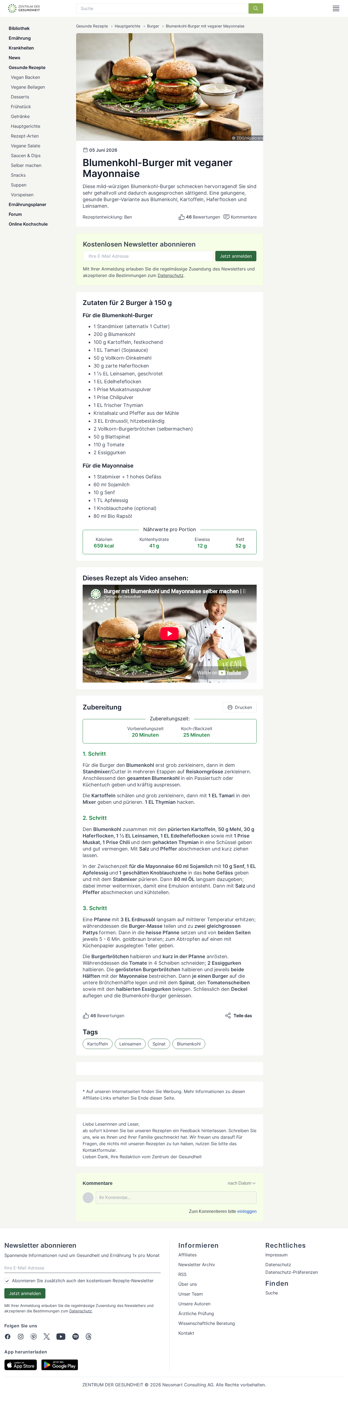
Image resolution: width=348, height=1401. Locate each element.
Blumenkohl (189, 1044)
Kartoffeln (97, 1044)
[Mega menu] (336, 8)
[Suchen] (255, 8)
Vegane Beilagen (28, 87)
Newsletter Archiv (196, 1264)
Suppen (18, 185)
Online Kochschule (28, 224)
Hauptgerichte (25, 126)
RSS (182, 1274)
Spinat (159, 1044)
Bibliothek (19, 28)
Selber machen (26, 165)
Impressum (276, 1254)
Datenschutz (171, 275)
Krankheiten (21, 48)
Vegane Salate (25, 145)
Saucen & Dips (26, 155)
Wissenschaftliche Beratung (206, 1323)
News (14, 57)
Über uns (187, 1284)
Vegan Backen (25, 77)
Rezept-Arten (25, 136)
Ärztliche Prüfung (196, 1313)
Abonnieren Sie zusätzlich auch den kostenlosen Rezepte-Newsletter (83, 1280)
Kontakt (186, 1333)
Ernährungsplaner (27, 204)
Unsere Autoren (194, 1303)
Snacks (18, 175)
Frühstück (21, 106)
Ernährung (20, 38)
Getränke (20, 116)
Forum (15, 214)
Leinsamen (130, 1044)
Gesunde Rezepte (27, 67)
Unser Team (190, 1294)
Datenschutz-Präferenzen (291, 1272)
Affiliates (187, 1254)
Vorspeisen (22, 194)
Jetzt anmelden (236, 256)
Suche (271, 1293)
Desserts (20, 96)
